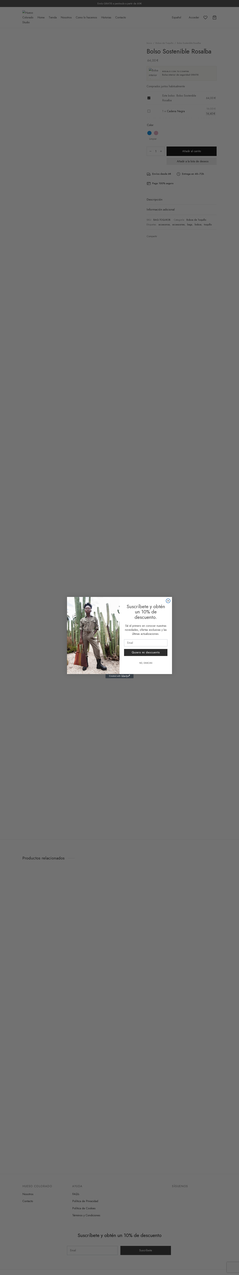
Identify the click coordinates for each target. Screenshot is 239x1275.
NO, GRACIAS (145, 663)
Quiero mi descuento (146, 652)
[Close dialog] (168, 601)
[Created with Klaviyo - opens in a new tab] (119, 676)
